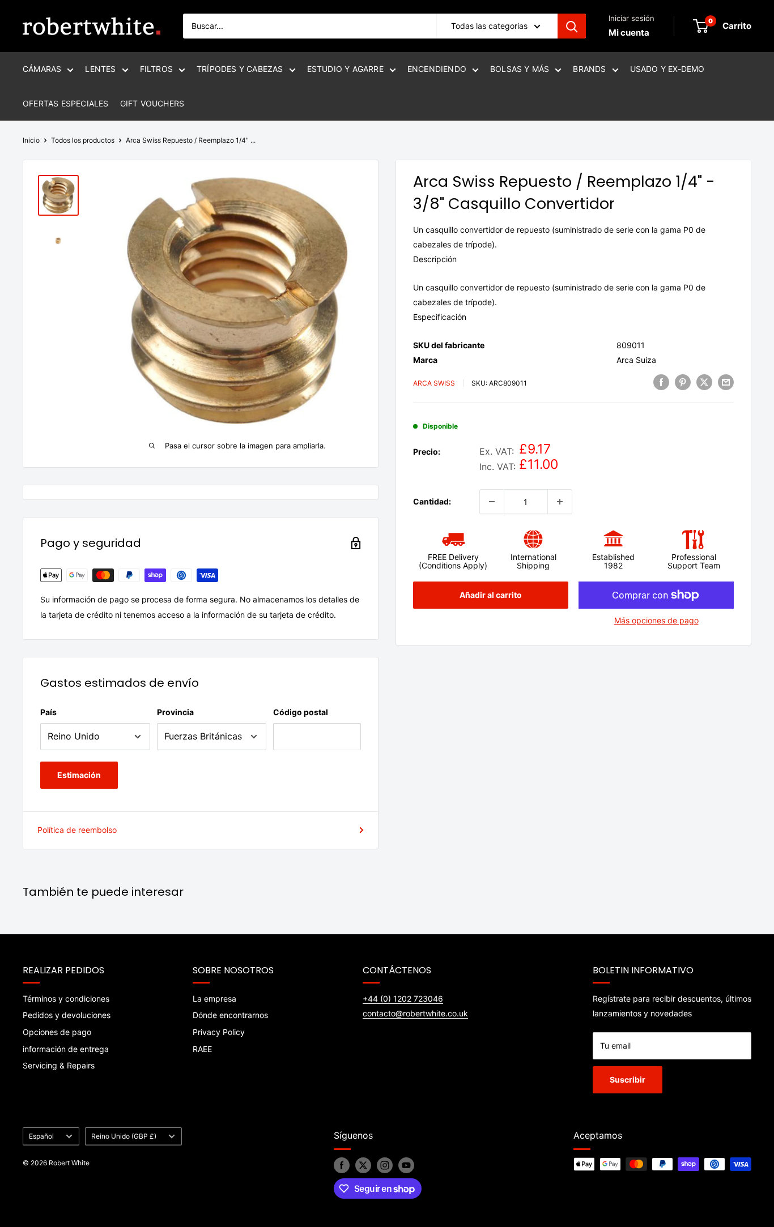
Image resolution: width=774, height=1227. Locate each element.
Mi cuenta (629, 32)
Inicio (31, 140)
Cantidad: (432, 501)
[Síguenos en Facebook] (342, 1165)
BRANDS (589, 69)
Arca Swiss (434, 383)
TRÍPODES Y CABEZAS (240, 69)
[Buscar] (572, 26)
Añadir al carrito (491, 595)
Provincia (175, 712)
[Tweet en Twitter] (704, 382)
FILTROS (156, 69)
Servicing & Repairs (59, 1065)
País (48, 712)
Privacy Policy (219, 1032)
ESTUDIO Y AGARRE (345, 69)
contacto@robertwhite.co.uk (415, 1013)
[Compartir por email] (726, 382)
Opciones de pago (57, 1032)
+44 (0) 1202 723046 (403, 998)
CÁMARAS (42, 69)
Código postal (300, 712)
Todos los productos (82, 140)
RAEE (202, 1049)
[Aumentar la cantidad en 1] (560, 502)
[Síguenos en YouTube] (406, 1165)
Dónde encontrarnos (230, 1015)
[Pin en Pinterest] (683, 382)
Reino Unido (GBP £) (123, 1136)
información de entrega (66, 1049)
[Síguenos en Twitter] (363, 1165)
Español (41, 1136)
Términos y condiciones (66, 998)
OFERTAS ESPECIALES (66, 103)
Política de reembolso (77, 830)
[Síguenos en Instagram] (385, 1165)
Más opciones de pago (656, 620)
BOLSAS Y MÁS (519, 69)
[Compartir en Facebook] (661, 382)
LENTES (100, 69)
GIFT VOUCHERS (152, 103)
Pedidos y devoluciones (66, 1015)
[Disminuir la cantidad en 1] (492, 502)
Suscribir (627, 1079)
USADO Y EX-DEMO (667, 69)
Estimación (79, 775)
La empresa (214, 998)
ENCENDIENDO (436, 69)
